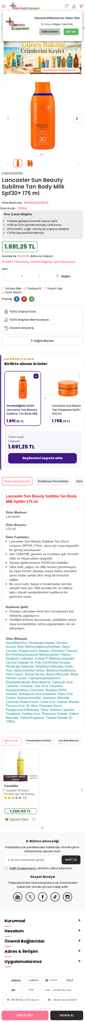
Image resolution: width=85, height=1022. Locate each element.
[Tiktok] (55, 900)
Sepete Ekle (25, 1015)
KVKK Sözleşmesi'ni (23, 868)
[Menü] (4, 6)
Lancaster (13, 173)
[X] (30, 900)
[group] (42, 115)
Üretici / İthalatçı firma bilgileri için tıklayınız (38, 262)
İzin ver (71, 31)
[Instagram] (67, 900)
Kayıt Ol (71, 860)
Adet (5, 268)
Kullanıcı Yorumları (53, 481)
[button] (41, 154)
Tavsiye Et (34, 288)
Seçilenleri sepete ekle (42, 458)
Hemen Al (67, 1015)
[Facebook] (42, 900)
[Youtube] (17, 900)
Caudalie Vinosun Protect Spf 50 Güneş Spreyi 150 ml (19, 792)
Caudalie (11, 786)
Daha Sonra (50, 31)
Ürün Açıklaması (17, 481)
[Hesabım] (74, 6)
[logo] (24, 6)
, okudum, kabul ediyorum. (41, 868)
